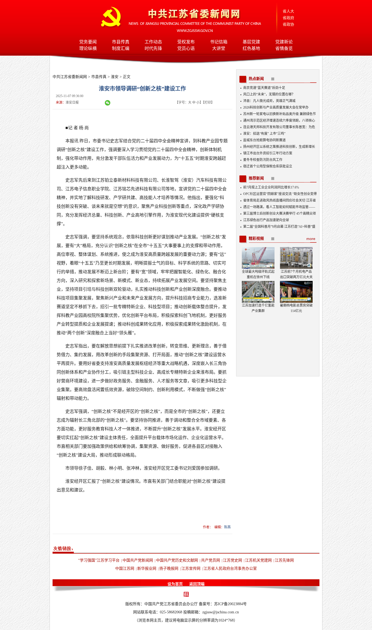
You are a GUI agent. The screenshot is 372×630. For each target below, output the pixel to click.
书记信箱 (218, 42)
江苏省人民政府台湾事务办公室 (230, 568)
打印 (208, 102)
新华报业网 (146, 568)
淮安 (114, 77)
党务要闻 (88, 42)
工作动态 (153, 42)
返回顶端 (197, 584)
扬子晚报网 (168, 568)
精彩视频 (256, 238)
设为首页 (175, 584)
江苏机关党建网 (258, 560)
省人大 (288, 11)
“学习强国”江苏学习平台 (99, 560)
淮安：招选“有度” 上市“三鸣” (264, 134)
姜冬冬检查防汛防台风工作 (262, 160)
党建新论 (284, 42)
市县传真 (120, 42)
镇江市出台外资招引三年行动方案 (267, 153)
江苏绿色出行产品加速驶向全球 (266, 220)
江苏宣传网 (190, 568)
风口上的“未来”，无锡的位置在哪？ (269, 94)
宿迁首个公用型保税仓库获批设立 (267, 166)
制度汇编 (120, 48)
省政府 (288, 18)
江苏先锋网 (284, 560)
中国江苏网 (124, 568)
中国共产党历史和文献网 (177, 560)
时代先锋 (153, 48)
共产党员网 (210, 560)
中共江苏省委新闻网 (70, 77)
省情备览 (284, 48)
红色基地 (251, 48)
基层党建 (251, 42)
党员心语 (186, 48)
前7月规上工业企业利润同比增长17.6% (271, 187)
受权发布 (186, 42)
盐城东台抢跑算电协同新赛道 (264, 140)
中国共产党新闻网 (138, 560)
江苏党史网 (232, 560)
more (310, 238)
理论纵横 (88, 48)
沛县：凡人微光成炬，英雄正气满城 (269, 101)
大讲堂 (218, 48)
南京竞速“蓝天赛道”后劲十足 (264, 88)
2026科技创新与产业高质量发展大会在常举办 (276, 107)
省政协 (288, 24)
